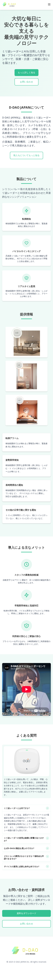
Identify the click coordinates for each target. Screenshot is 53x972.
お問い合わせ (26, 81)
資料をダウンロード (26, 913)
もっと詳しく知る (26, 72)
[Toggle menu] (49, 4)
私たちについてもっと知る (26, 155)
